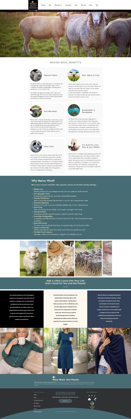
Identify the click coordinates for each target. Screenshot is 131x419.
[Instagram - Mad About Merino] (94, 395)
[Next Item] (109, 258)
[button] (43, 5)
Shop (35, 397)
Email (35, 408)
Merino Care (37, 406)
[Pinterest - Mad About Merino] (92, 395)
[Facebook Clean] (89, 395)
